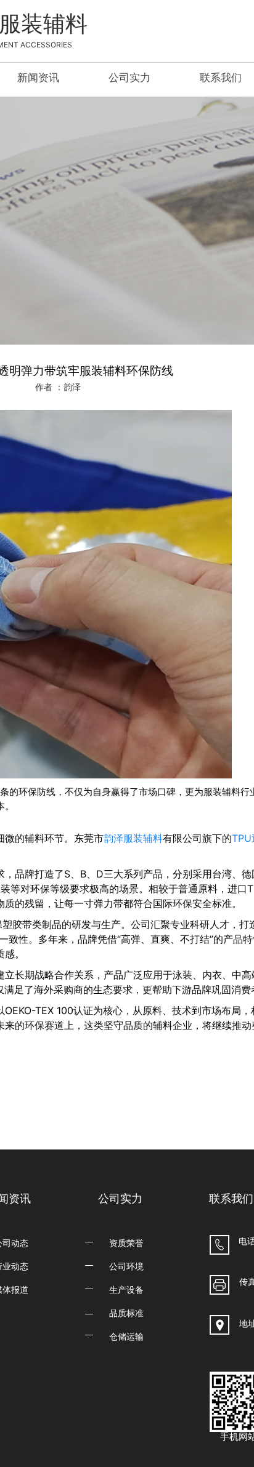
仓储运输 (126, 1336)
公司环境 (126, 1266)
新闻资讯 (38, 77)
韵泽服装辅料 (133, 838)
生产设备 (126, 1289)
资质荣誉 (126, 1242)
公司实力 (129, 77)
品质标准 (126, 1313)
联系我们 (221, 77)
